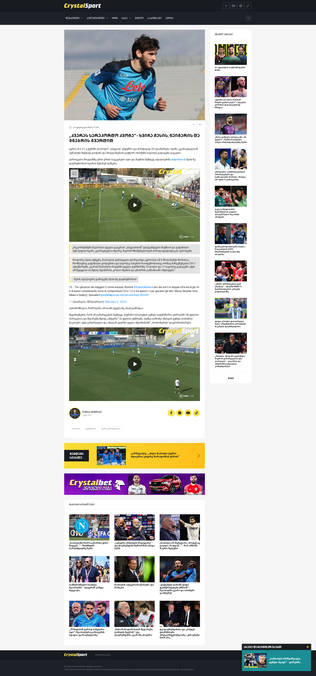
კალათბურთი (96, 18)
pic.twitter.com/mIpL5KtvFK (132, 295)
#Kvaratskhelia (142, 287)
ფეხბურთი (72, 18)
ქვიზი (169, 18)
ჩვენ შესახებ (102, 654)
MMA (115, 18)
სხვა (125, 18)
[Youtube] (188, 412)
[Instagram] (179, 412)
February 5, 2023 (115, 301)
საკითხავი (154, 18)
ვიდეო (139, 18)
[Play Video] (135, 205)
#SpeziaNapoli (106, 295)
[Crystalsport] (82, 5)
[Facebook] (171, 412)
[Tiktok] (196, 412)
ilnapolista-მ (178, 159)
